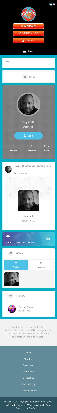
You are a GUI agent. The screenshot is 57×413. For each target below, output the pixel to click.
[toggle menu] (7, 63)
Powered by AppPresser (28, 408)
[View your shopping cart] (51, 4)
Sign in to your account (20, 242)
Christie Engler (25, 307)
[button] (28, 26)
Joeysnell (28, 122)
